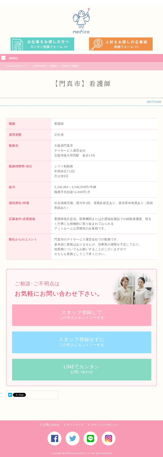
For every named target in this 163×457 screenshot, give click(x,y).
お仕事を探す (39, 66)
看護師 (53, 66)
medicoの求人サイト (17, 66)
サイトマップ (75, 424)
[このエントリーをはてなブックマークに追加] (10, 396)
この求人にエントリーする (81, 315)
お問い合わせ (82, 369)
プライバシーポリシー (104, 424)
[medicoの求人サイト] (81, 33)
